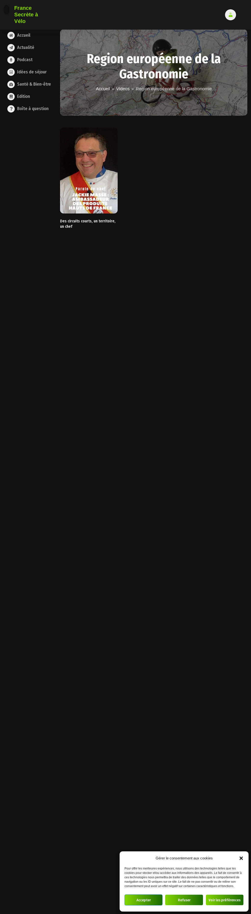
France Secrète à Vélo (26, 14)
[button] (241, 858)
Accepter (144, 900)
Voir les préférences (224, 900)
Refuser (184, 900)
